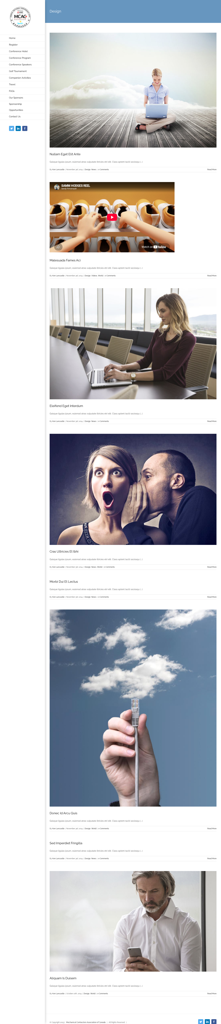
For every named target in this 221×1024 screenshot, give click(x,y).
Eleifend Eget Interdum (66, 406)
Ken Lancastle (58, 169)
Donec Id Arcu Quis (63, 813)
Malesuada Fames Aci (65, 260)
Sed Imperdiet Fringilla (66, 843)
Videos (94, 276)
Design (88, 169)
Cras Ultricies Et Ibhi (64, 551)
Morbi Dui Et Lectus (64, 581)
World (100, 276)
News (93, 169)
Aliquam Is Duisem (63, 978)
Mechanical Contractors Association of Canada (86, 1022)
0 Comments (103, 169)
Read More (211, 169)
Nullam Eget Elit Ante (65, 154)
